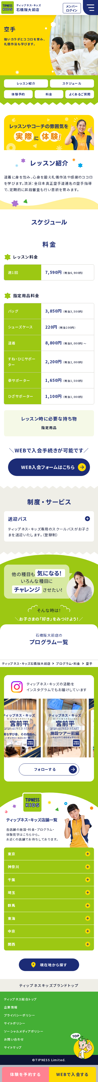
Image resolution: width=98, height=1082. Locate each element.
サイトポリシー (15, 1023)
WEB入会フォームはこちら (48, 467)
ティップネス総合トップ (20, 999)
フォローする (45, 769)
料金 (49, 94)
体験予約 (18, 94)
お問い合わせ (14, 1039)
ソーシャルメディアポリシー (23, 1031)
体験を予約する (25, 1074)
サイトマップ (13, 1047)
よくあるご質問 (80, 94)
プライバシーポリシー (19, 1015)
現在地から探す (53, 964)
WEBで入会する (72, 1074)
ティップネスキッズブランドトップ (49, 985)
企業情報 (11, 1007)
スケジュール (72, 83)
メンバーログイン (72, 8)
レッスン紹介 (26, 83)
